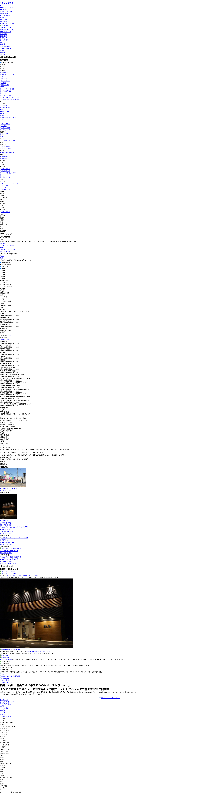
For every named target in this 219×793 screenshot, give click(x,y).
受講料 (2, 247)
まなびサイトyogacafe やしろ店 (7, 541)
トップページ (6, 5)
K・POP (4, 93)
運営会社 (4, 21)
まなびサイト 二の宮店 (8, 488)
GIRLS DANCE (5, 177)
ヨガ (2, 136)
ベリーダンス (5, 124)
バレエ (3, 77)
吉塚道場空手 (5, 156)
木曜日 (3, 274)
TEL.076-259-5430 (6, 561)
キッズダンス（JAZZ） (8, 89)
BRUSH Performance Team (10, 99)
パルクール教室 (6, 148)
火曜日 (3, 270)
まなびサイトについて (8, 7)
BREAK (3, 87)
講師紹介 (2, 243)
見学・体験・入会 (6, 11)
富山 (12, 62)
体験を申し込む (5, 339)
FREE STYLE (5, 85)
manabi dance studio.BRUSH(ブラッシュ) (39, 651)
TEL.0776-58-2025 (6, 491)
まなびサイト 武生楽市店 (9, 550)
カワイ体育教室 (6, 146)
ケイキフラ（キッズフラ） (9, 173)
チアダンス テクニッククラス (10, 97)
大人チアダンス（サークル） (10, 118)
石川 (7, 62)
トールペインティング (8, 152)
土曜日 (3, 279)
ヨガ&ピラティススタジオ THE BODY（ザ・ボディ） (23, 575)
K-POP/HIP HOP (6, 95)
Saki (10, 335)
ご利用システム (6, 9)
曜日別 (8, 262)
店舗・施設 (4, 13)
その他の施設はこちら (9, 563)
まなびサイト (5, 792)
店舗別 (3, 262)
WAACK (3, 83)
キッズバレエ (5, 171)
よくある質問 (5, 15)
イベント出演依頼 (5, 49)
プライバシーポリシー (8, 24)
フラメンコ (4, 120)
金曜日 (3, 277)
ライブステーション (6, 660)
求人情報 (4, 19)
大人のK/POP (5, 128)
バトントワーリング (7, 75)
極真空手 (4, 159)
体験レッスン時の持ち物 (7, 249)
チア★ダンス (5, 73)
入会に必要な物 (5, 251)
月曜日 (3, 268)
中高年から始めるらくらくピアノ (11, 140)
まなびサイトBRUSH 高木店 (5, 521)
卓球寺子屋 (4, 134)
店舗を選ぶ (5, 264)
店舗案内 (2, 706)
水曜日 (3, 272)
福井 (2, 62)
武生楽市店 (4, 266)
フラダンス (4, 122)
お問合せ (4, 17)
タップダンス (5, 116)
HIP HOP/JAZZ (6, 91)
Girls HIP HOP (5, 81)
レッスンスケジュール (7, 245)
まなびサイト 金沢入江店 (9, 559)
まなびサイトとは (7, 29)
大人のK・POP (6, 189)
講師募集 (5, 45)
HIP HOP (4, 79)
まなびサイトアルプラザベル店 (6, 530)
